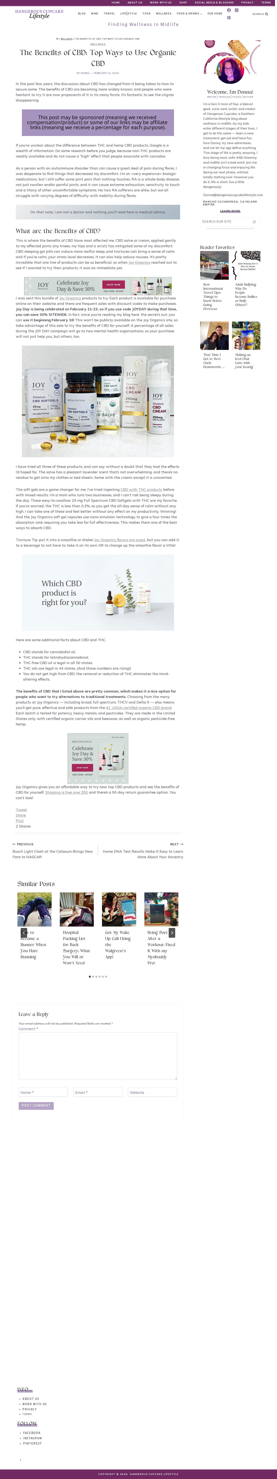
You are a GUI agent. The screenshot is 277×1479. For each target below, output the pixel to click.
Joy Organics (139, 262)
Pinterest (32, 1444)
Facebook (32, 1433)
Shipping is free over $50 (66, 792)
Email (81, 1092)
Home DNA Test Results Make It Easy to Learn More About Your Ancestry (143, 851)
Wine (94, 13)
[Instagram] (236, 10)
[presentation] (34, 909)
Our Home (215, 13)
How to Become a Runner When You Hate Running (33, 945)
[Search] (254, 222)
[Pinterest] (229, 17)
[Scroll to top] (266, 1468)
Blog (82, 13)
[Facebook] (229, 10)
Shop (183, 2)
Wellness (163, 13)
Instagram (32, 1438)
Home (116, 2)
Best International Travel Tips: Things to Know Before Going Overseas (213, 297)
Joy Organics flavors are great (119, 539)
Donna (85, 73)
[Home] (57, 39)
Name (27, 1092)
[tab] (90, 977)
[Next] (172, 933)
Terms (266, 2)
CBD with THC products (141, 489)
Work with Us (34, 1404)
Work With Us (161, 2)
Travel (109, 13)
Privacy (247, 2)
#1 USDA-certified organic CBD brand (139, 707)
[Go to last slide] (24, 933)
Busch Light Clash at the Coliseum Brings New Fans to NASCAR (53, 851)
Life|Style (128, 13)
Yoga (146, 13)
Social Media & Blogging (214, 2)
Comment (28, 1028)
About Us (135, 2)
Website (137, 1092)
